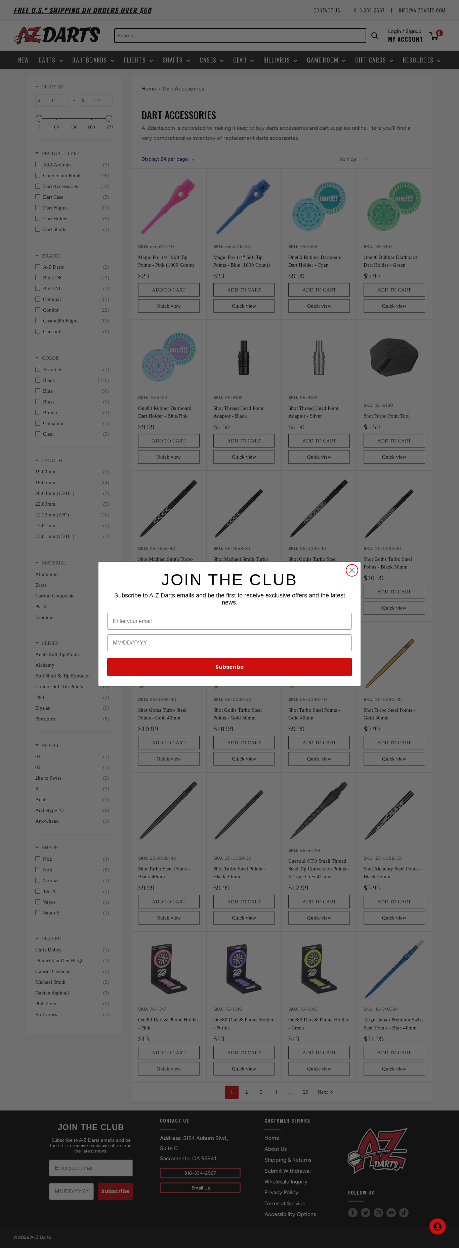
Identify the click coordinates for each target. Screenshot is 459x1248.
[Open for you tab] (437, 1226)
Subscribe (229, 667)
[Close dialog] (352, 570)
